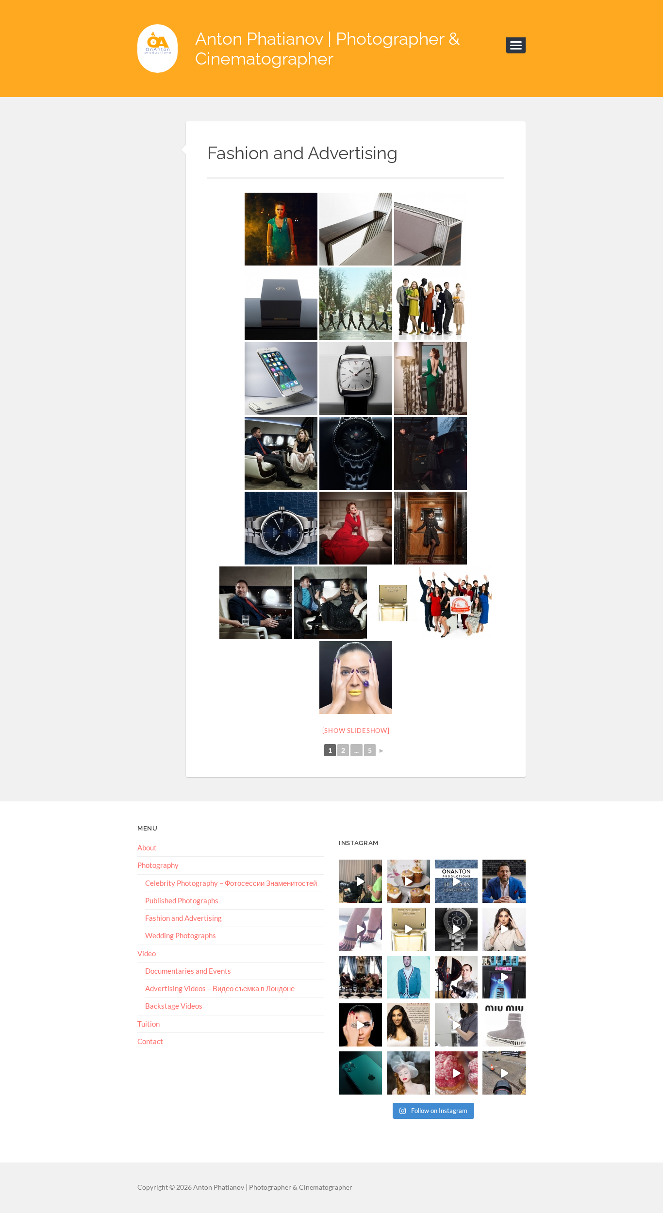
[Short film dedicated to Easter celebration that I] (408, 881)
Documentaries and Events (188, 970)
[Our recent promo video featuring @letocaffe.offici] (456, 1073)
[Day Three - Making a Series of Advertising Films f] (504, 1073)
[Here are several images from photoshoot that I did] (360, 929)
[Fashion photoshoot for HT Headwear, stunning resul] (408, 1073)
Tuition (148, 1023)
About (147, 847)
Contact (150, 1041)
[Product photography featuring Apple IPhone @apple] (360, 1073)
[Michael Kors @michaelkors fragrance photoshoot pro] (408, 929)
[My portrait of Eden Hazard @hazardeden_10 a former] (408, 977)
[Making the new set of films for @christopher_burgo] (360, 881)
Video (146, 953)
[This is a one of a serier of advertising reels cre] (456, 1025)
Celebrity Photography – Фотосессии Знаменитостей (231, 883)
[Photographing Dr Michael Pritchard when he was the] (456, 977)
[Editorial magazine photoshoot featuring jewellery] (360, 1025)
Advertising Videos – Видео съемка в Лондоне (220, 988)
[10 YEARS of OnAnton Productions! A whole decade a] (456, 881)
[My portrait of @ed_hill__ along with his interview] (504, 881)
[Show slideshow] (356, 730)
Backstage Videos (173, 1005)
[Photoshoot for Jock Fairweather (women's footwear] (360, 977)
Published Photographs (181, 900)
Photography (158, 865)
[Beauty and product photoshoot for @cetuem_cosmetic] (408, 1025)
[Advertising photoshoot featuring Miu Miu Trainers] (504, 1025)
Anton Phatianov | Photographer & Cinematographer (327, 48)
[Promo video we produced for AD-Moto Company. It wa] (504, 977)
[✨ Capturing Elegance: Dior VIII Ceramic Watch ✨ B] (456, 929)
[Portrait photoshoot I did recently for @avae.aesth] (504, 929)
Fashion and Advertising (183, 918)
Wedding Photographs (180, 935)
